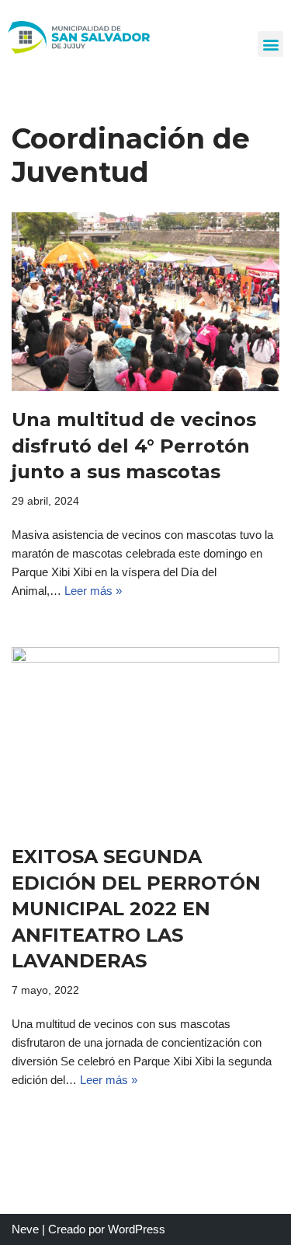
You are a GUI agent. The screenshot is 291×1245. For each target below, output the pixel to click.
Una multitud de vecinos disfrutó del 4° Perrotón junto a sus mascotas (134, 445)
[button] (270, 44)
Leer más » (93, 590)
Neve (25, 1229)
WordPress (136, 1229)
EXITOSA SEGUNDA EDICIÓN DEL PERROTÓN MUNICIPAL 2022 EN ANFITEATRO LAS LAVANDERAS (136, 908)
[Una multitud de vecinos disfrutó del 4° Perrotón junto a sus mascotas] (145, 301)
